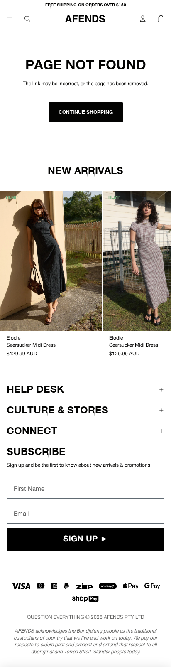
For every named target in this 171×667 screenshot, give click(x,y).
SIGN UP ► (85, 539)
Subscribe (36, 451)
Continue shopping (86, 112)
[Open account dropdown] (143, 19)
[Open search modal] (27, 19)
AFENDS (113, 617)
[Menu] (9, 18)
